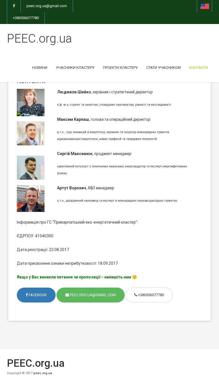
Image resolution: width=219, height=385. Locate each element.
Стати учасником (163, 67)
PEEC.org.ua (39, 38)
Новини (39, 67)
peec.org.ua (42, 373)
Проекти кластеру (120, 67)
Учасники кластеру (75, 67)
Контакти (198, 67)
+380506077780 (26, 18)
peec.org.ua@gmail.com (47, 6)
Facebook (37, 295)
